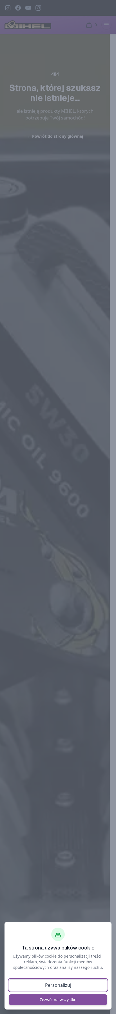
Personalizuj (58, 985)
